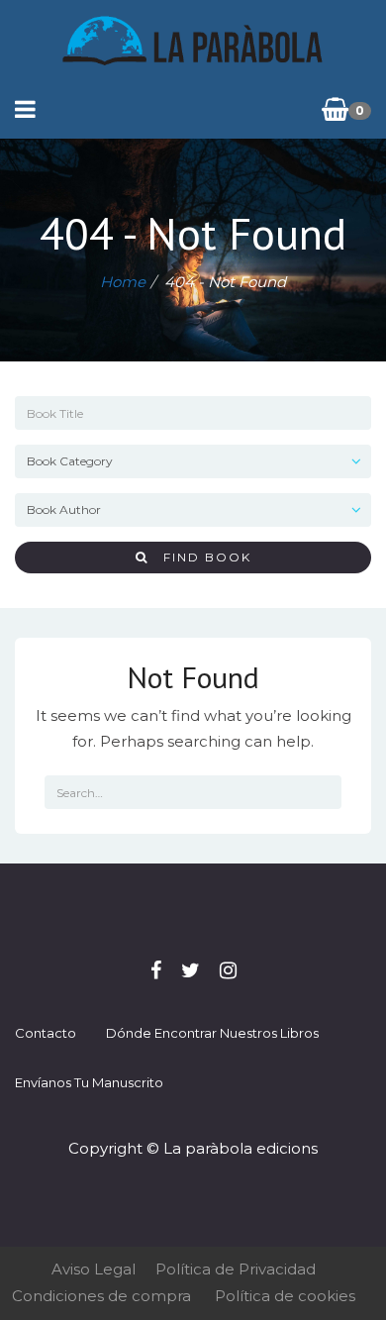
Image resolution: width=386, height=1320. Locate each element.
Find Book (199, 557)
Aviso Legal (93, 1269)
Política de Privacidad (235, 1269)
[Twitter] (190, 970)
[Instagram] (228, 970)
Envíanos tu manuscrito (89, 1082)
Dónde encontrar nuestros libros (212, 1033)
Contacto (45, 1033)
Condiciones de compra (101, 1295)
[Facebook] (155, 970)
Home (122, 281)
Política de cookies (285, 1295)
